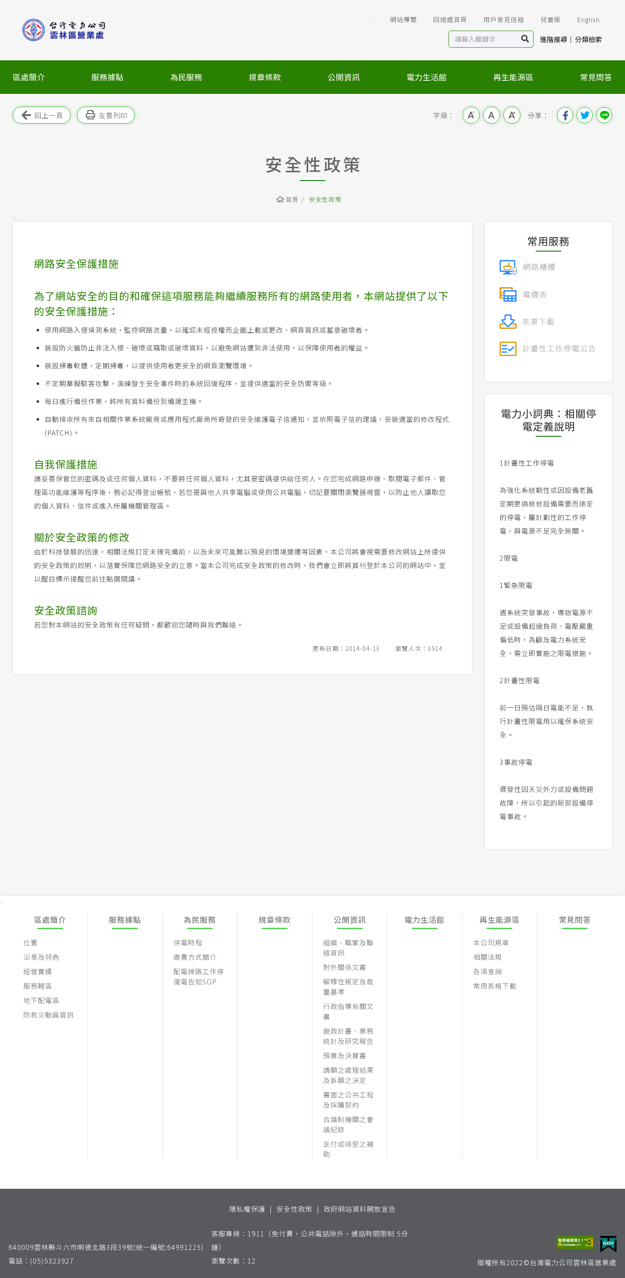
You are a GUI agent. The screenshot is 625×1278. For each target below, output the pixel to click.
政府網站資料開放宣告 (360, 1209)
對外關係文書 (344, 967)
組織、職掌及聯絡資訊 (348, 947)
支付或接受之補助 (348, 1149)
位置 (30, 942)
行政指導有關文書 (348, 1011)
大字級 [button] (511, 115)
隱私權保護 (247, 1209)
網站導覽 (403, 19)
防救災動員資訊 (48, 1014)
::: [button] (371, 18)
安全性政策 (294, 1209)
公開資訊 (344, 76)
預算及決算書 (344, 1055)
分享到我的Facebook (565, 115)
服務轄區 (37, 986)
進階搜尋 (553, 39)
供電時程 (187, 942)
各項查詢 (487, 971)
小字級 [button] (471, 115)
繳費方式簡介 (195, 957)
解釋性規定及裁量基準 (348, 986)
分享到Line (604, 115)
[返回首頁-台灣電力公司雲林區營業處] (77, 30)
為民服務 (186, 76)
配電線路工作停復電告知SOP (198, 976)
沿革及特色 (41, 957)
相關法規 (487, 957)
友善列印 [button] (113, 115)
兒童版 (550, 19)
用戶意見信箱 (503, 19)
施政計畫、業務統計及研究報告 (348, 1036)
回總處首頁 (450, 19)
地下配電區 (41, 1000)
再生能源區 (513, 76)
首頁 (292, 199)
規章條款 (265, 76)
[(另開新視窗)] (527, 265)
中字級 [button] (491, 115)
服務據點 (107, 76)
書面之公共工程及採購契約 (348, 1099)
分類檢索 (588, 39)
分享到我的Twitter (585, 115)
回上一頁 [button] (48, 115)
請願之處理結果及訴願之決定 (348, 1075)
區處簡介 (29, 76)
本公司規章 (491, 942)
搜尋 (525, 39)
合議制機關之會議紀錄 (348, 1124)
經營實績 (37, 971)
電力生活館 (426, 76)
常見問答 (596, 76)
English (588, 19)
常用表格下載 (495, 986)
